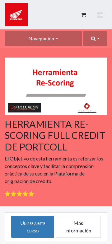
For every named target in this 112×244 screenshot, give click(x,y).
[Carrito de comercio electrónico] (83, 14)
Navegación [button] (41, 38)
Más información (78, 226)
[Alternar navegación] (100, 14)
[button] (95, 38)
